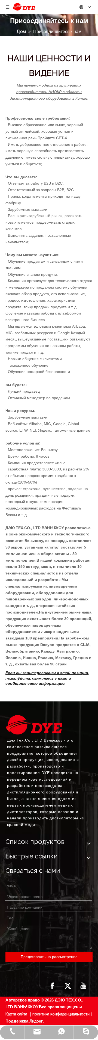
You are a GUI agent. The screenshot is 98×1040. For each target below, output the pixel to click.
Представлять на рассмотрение (49, 957)
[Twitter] (68, 986)
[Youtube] (83, 986)
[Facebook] (52, 986)
